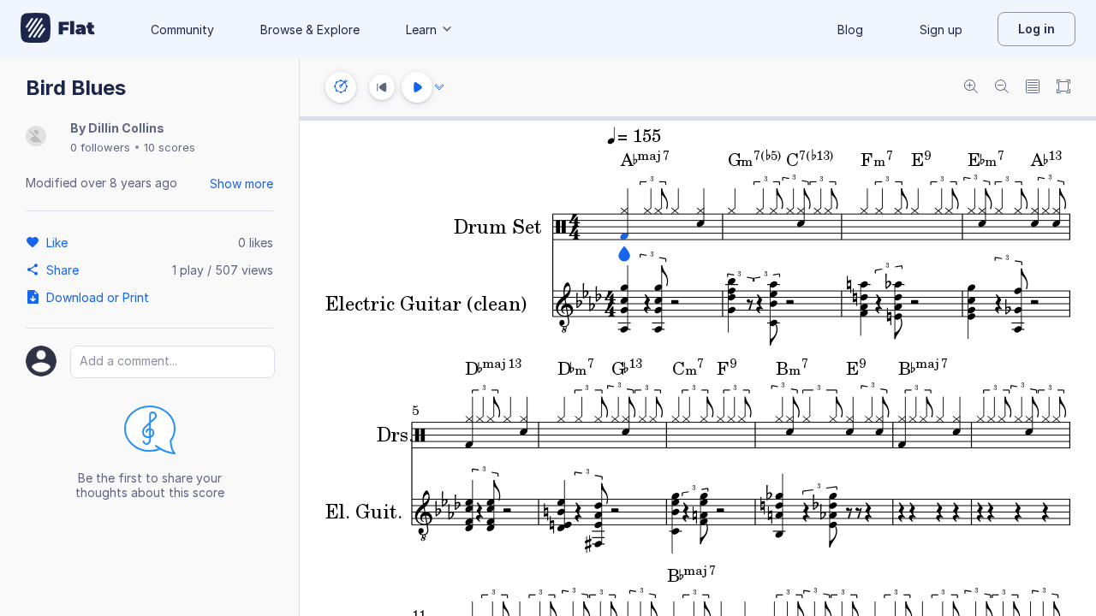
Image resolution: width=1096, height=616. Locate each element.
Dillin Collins (126, 128)
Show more (241, 183)
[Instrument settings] (340, 87)
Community (182, 29)
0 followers (100, 147)
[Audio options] (439, 87)
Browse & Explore (310, 29)
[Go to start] (382, 87)
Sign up (941, 29)
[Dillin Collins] (36, 137)
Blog (850, 29)
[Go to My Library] (58, 29)
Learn (421, 29)
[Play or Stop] (417, 87)
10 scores (169, 147)
